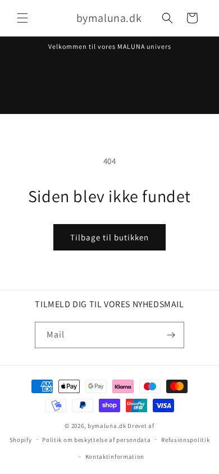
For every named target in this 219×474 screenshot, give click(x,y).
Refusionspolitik (185, 440)
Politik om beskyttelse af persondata (96, 440)
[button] (22, 18)
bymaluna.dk (107, 426)
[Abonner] (171, 335)
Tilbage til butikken (109, 237)
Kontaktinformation (115, 457)
